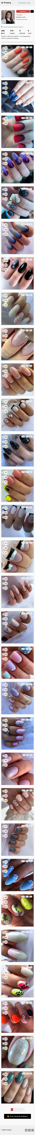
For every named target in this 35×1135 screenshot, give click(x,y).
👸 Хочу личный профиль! (17, 1116)
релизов (22, 32)
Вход (28, 3)
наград (12, 32)
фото (3, 32)
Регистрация (22, 3)
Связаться (23, 11)
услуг (29, 32)
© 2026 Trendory (6, 1130)
